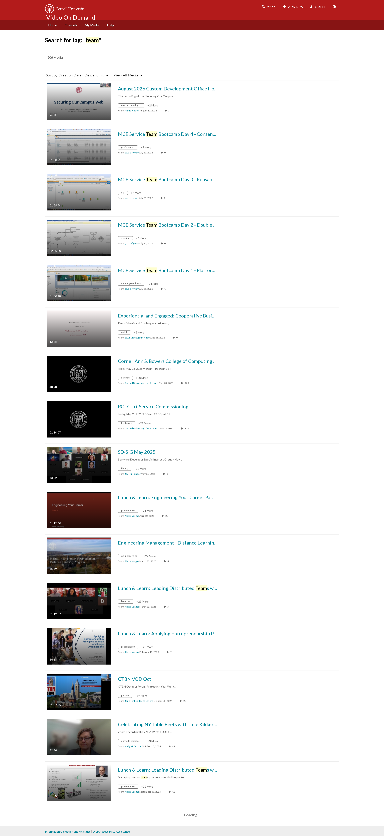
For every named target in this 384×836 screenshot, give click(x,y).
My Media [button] (92, 25)
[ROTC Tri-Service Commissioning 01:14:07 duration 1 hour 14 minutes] (79, 419)
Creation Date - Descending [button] (75, 75)
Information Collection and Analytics (68, 831)
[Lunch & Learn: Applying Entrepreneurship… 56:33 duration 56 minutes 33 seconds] (79, 646)
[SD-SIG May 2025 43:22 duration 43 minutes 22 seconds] (79, 464)
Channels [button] (71, 25)
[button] (268, 6)
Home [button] (52, 25)
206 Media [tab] (55, 57)
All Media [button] (126, 75)
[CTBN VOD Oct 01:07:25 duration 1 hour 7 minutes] (79, 691)
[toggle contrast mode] (334, 6)
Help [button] (110, 25)
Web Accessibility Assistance (111, 831)
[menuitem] (52, 25)
